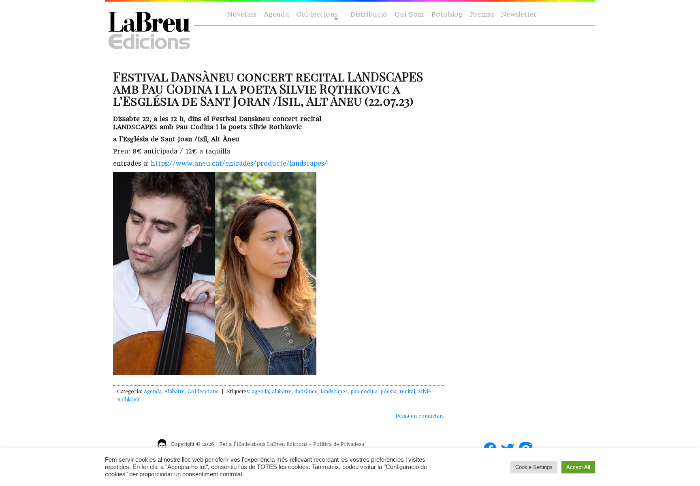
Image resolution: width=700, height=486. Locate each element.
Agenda (276, 14)
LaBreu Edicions (287, 444)
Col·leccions (316, 15)
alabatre (282, 391)
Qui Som (409, 14)
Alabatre (174, 391)
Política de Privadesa (338, 444)
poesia (388, 391)
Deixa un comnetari (419, 416)
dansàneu (306, 391)
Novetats (241, 14)
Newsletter (519, 14)
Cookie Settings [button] (534, 467)
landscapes (334, 391)
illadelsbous (251, 444)
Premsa (482, 14)
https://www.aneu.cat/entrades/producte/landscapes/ (239, 163)
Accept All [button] (578, 467)
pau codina (364, 391)
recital (407, 391)
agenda (260, 391)
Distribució (368, 14)
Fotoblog (447, 14)
